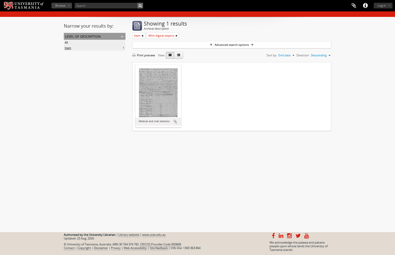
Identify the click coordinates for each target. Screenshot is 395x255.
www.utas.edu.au (154, 235)
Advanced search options (232, 45)
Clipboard (354, 5)
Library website (128, 235)
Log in (382, 5)
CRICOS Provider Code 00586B (160, 244)
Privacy (116, 248)
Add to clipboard (175, 121)
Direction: (303, 55)
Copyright (84, 248)
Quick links (365, 5)
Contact (69, 248)
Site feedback (159, 248)
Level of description (83, 36)
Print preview (145, 55)
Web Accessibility (135, 248)
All (66, 42)
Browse (60, 5)
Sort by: (272, 55)
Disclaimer (101, 248)
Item (68, 48)
